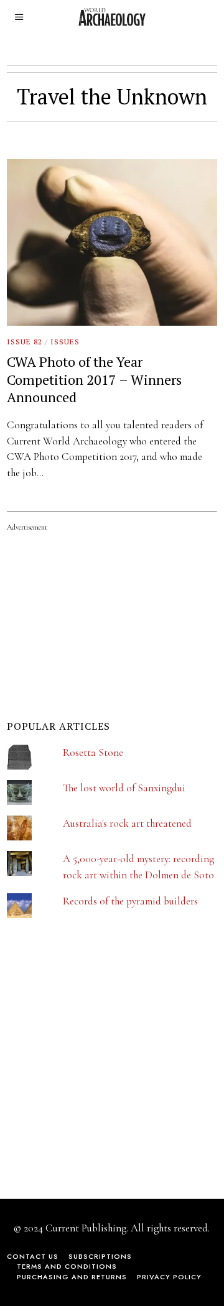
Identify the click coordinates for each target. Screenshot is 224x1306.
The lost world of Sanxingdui (124, 787)
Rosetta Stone (93, 752)
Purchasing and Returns (72, 1277)
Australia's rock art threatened (127, 823)
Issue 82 (24, 341)
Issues (65, 341)
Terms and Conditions (67, 1266)
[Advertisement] (100, 1066)
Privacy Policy (169, 1277)
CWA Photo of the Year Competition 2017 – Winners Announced (94, 379)
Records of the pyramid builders (130, 901)
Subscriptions (100, 1256)
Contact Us (32, 1256)
